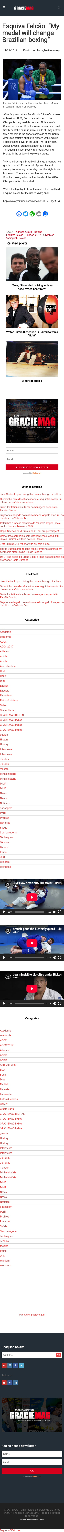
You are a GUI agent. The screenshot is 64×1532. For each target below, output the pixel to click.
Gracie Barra (7, 710)
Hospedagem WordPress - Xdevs (32, 1519)
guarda (4, 734)
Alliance (4, 651)
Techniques (6, 837)
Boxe (3, 675)
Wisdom (5, 861)
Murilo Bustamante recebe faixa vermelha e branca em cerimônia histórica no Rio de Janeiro (31, 550)
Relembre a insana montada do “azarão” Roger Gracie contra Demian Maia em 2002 (30, 525)
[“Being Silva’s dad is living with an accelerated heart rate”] (32, 264)
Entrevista (5, 695)
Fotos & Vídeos (9, 700)
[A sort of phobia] (32, 359)
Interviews (6, 749)
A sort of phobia (32, 380)
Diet (2, 680)
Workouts (5, 866)
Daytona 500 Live (10, 1530)
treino (3, 852)
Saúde (3, 827)
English (4, 685)
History (4, 739)
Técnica (4, 842)
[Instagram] (9, 1365)
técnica (4, 847)
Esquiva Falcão (14, 235)
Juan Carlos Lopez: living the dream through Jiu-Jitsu (30, 494)
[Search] (59, 7)
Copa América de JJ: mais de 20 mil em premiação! (29, 531)
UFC (2, 857)
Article (3, 656)
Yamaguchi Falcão (16, 238)
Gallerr (3, 705)
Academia (5, 631)
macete (4, 768)
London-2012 (33, 235)
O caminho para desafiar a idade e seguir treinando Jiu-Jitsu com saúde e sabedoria (31, 501)
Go (58, 1355)
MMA (3, 783)
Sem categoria (8, 832)
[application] (32, 897)
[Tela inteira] (59, 912)
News (3, 793)
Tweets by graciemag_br (32, 1314)
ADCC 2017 (6, 646)
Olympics (48, 235)
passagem (6, 808)
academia (5, 636)
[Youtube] (4, 1365)
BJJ (2, 671)
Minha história (8, 773)
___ (2, 627)
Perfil (3, 813)
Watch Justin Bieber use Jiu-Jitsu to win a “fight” (32, 333)
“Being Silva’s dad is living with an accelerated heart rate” (32, 287)
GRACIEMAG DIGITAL (12, 715)
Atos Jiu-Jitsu (8, 666)
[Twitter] (21, 1365)
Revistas (5, 822)
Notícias (5, 803)
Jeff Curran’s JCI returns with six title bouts (25, 544)
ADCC (3, 641)
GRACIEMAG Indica (11, 720)
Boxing (38, 231)
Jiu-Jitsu (5, 759)
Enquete (4, 690)
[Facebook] (15, 1365)
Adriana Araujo (24, 231)
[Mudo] (54, 912)
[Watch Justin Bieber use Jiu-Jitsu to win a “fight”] (32, 311)
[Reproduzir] (4, 912)
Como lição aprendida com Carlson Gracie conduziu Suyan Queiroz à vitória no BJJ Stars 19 (29, 537)
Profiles (4, 817)
